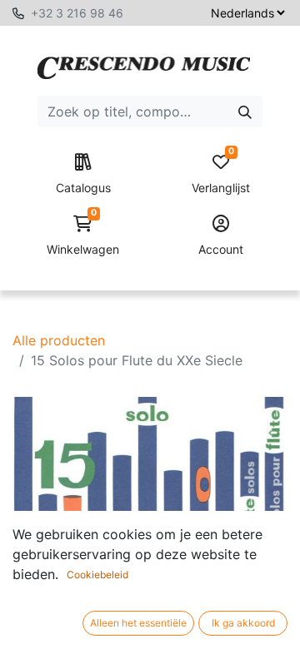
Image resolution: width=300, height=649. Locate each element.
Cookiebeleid (97, 574)
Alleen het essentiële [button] (138, 623)
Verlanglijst (221, 174)
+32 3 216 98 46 (77, 13)
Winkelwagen (83, 236)
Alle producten (58, 340)
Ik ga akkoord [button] (243, 623)
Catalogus (83, 188)
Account (220, 249)
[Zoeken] (245, 111)
